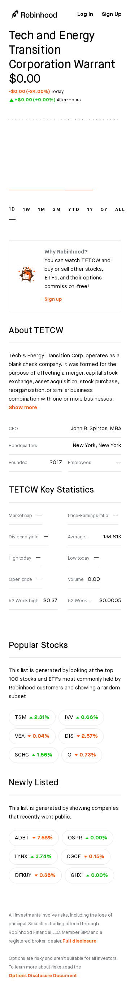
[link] (85, 14)
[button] (12, 213)
